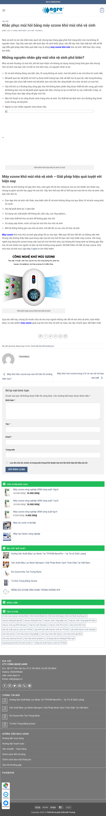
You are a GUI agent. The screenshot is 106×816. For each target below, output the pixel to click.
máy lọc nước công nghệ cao (55, 620)
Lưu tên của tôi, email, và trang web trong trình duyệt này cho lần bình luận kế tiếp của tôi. (49, 463)
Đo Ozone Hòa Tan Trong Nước (26, 572)
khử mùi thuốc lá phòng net (76, 616)
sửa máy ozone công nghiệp (28, 634)
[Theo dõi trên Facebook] (4, 686)
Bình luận (10, 400)
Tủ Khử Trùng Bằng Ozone (24, 581)
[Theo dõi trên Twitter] (14, 686)
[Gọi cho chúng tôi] (24, 686)
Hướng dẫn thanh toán (13, 743)
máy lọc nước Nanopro (38, 625)
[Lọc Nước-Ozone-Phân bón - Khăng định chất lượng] (53, 10)
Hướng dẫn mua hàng (13, 738)
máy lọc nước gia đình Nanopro (14, 625)
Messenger (5, 806)
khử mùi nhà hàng (56, 616)
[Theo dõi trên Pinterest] (29, 686)
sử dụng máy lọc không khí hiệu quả (60, 638)
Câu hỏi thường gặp (12, 765)
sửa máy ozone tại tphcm (34, 638)
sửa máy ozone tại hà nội (12, 638)
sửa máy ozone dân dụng (51, 634)
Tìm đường (5, 789)
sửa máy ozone (8, 634)
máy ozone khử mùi (77, 625)
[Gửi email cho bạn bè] (55, 336)
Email (9, 437)
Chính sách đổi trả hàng (14, 754)
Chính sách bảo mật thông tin (16, 759)
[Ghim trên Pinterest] (60, 336)
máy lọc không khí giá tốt (12, 620)
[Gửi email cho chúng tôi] (19, 686)
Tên (8, 424)
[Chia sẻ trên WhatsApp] (40, 336)
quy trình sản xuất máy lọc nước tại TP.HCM (51, 629)
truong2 (38, 31)
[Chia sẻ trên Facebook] (45, 336)
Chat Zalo (6, 798)
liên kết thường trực (46, 346)
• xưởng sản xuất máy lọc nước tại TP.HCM (49, 643)
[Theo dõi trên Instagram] (9, 686)
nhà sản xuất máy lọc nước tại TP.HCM (17, 629)
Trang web (10, 450)
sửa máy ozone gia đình (72, 634)
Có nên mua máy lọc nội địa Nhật (15, 616)
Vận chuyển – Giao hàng (14, 749)
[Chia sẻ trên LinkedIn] (65, 336)
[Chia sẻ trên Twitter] (50, 336)
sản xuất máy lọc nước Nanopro (83, 629)
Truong (72, 812)
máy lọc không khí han (33, 620)
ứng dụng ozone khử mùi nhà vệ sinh (16, 643)
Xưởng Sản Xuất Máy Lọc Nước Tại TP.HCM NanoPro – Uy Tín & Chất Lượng (48, 553)
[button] (3, 10)
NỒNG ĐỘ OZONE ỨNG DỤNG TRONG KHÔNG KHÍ (35, 590)
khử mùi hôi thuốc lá (38, 616)
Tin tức (5, 21)
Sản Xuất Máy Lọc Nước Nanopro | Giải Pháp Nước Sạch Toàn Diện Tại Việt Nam (50, 562)
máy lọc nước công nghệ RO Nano (82, 620)
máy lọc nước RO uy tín (58, 625)
